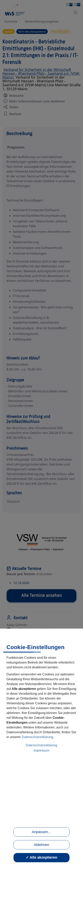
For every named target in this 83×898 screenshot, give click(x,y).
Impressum (41, 750)
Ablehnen (41, 845)
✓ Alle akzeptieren (41, 857)
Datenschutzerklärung (37, 737)
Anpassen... (41, 832)
